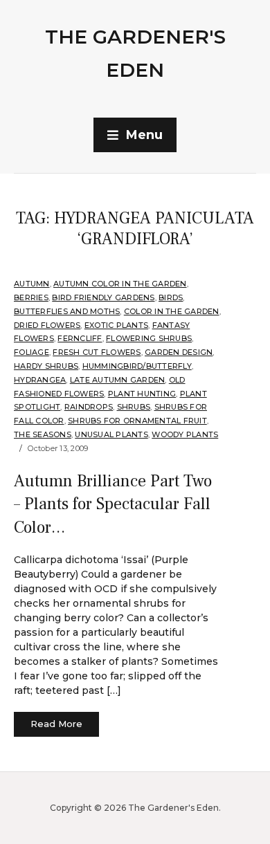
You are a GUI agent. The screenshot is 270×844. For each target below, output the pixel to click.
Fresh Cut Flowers (97, 352)
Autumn (32, 283)
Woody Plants (185, 434)
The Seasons (42, 434)
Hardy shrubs (46, 366)
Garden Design (179, 352)
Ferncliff (79, 338)
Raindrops (88, 407)
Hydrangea (40, 380)
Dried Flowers (47, 325)
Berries (31, 297)
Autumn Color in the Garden (120, 283)
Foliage (31, 352)
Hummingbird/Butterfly (137, 366)
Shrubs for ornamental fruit (137, 420)
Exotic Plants (116, 325)
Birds (171, 297)
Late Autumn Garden (117, 380)
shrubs (134, 407)
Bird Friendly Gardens (103, 297)
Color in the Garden (171, 311)
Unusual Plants (111, 434)
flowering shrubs (149, 338)
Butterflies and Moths (67, 311)
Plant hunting (142, 393)
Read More (56, 723)
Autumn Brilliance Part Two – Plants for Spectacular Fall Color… (113, 504)
